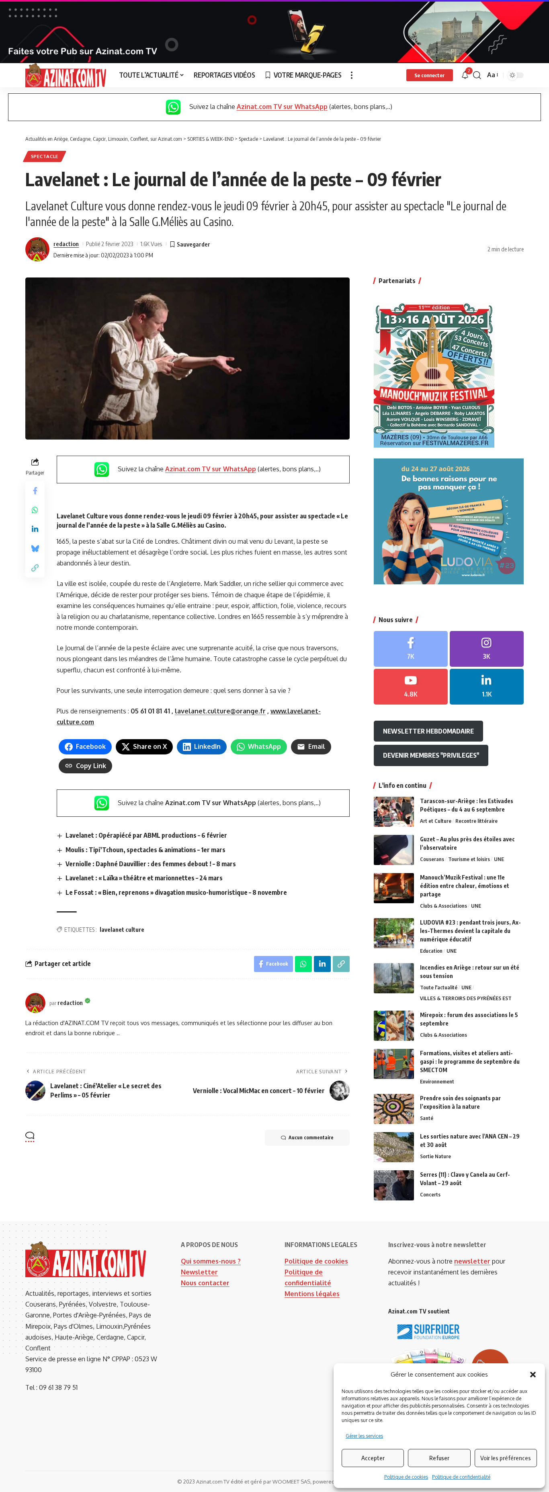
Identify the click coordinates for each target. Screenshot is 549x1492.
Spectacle (44, 156)
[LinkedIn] (487, 687)
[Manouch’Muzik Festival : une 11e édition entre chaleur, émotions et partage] (394, 888)
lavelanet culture (122, 929)
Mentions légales (312, 1294)
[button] (533, 1375)
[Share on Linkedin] (35, 529)
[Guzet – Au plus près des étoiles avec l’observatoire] (394, 850)
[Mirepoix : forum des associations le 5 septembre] (394, 1026)
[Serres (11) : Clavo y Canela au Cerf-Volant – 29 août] (394, 1185)
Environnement (437, 1081)
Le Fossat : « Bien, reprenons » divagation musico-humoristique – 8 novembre (176, 892)
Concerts (430, 1194)
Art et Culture (435, 821)
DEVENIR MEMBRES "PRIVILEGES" (431, 755)
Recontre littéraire (476, 821)
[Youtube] (411, 687)
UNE (499, 859)
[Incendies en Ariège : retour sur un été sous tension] (394, 978)
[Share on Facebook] (35, 490)
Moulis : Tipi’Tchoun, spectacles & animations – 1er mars (145, 850)
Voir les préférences (505, 1457)
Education (431, 950)
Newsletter (199, 1272)
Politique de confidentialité (461, 1477)
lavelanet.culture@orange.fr (220, 711)
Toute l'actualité (438, 987)
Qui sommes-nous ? (211, 1261)
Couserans (432, 859)
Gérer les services (364, 1436)
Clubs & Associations (443, 905)
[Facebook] (411, 649)
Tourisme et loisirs (469, 859)
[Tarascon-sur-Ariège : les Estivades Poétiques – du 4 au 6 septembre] (394, 812)
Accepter (373, 1457)
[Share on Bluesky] (35, 548)
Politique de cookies (406, 1477)
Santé (426, 1118)
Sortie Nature (435, 1156)
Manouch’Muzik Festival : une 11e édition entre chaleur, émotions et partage (464, 886)
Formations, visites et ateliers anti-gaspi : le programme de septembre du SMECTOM (470, 1061)
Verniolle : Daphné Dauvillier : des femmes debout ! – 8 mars (151, 864)
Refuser (439, 1457)
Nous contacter (205, 1283)
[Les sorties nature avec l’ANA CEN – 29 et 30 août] (394, 1147)
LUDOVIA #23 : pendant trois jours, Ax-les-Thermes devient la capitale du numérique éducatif (470, 931)
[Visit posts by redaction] (37, 249)
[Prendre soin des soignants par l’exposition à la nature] (394, 1109)
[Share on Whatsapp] (35, 510)
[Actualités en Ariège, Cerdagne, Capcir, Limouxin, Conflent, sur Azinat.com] (65, 75)
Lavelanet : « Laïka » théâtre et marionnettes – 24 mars (144, 878)
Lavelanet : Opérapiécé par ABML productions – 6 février (146, 835)
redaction (66, 243)
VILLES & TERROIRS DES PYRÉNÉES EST (466, 998)
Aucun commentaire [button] (311, 1137)
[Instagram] (487, 649)
